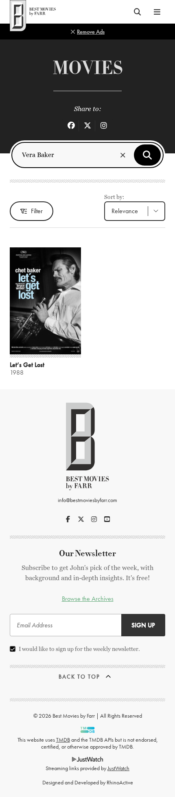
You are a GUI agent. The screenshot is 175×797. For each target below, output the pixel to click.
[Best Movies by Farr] (33, 12)
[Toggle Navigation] (157, 12)
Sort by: (114, 197)
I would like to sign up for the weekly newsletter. (79, 649)
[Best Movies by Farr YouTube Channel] (107, 519)
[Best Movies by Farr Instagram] (94, 519)
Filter (37, 211)
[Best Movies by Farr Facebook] (67, 519)
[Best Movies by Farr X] (81, 519)
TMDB (63, 739)
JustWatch (118, 768)
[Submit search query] (147, 155)
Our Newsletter (87, 553)
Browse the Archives (88, 598)
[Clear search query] (123, 155)
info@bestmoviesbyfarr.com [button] (87, 500)
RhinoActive (120, 782)
